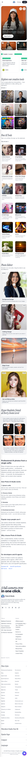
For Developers (19, 634)
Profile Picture (18, 723)
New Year (17, 720)
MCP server (4, 568)
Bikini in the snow (19, 703)
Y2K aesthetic (18, 687)
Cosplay (3, 715)
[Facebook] (12, 607)
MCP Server (18, 639)
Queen (2, 723)
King (2, 673)
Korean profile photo (19, 717)
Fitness (3, 698)
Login (24, 2)
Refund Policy (19, 648)
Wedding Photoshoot (6, 621)
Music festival (18, 706)
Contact (17, 629)
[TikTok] (19, 607)
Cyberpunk (17, 709)
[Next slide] (24, 8)
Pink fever (17, 715)
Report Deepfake (20, 651)
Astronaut (17, 675)
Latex (16, 698)
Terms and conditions (21, 646)
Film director (18, 670)
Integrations (18, 636)
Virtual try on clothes (6, 709)
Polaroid (17, 695)
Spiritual (3, 703)
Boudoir (3, 692)
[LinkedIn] (15, 607)
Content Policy (19, 653)
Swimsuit (17, 692)
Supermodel (4, 675)
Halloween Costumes (6, 623)
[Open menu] (2, 2)
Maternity (3, 689)
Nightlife (3, 701)
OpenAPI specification (15, 566)
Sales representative (6, 684)
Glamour (3, 695)
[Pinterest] (2, 607)
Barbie (2, 720)
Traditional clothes (5, 717)
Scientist (17, 681)
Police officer (4, 681)
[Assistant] (24, 753)
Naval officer (18, 678)
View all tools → (5, 141)
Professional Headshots (6, 670)
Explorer (17, 673)
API (16, 641)
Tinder (16, 689)
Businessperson (5, 678)
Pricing (19, 2)
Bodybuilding (18, 712)
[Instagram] (9, 607)
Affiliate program (19, 621)
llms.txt (10, 568)
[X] (5, 607)
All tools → (3, 87)
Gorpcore (3, 687)
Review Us (18, 631)
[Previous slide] (20, 8)
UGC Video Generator (6, 630)
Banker (16, 684)
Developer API (4, 566)
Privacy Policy (19, 643)
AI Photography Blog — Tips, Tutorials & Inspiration (21, 625)
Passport (3, 706)
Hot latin (3, 712)
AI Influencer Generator (6, 632)
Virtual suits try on (19, 701)
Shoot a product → (9, 36)
